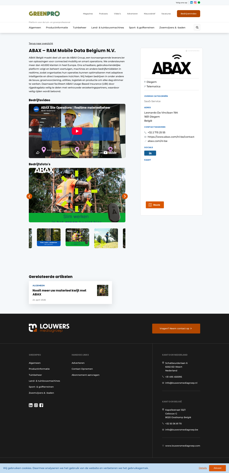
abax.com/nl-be (157, 141)
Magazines (88, 13)
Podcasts (103, 13)
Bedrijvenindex (188, 13)
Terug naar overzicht (41, 43)
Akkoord (217, 468)
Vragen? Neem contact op (174, 328)
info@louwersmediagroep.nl (181, 382)
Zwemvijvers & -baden (172, 27)
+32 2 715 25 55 (156, 132)
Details (203, 467)
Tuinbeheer (79, 27)
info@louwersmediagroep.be (181, 429)
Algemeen (35, 27)
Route (156, 204)
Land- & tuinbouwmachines (107, 27)
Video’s (117, 13)
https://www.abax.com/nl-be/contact (171, 136)
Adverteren (132, 13)
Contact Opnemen (82, 368)
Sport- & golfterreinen (141, 27)
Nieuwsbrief (149, 13)
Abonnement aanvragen (86, 375)
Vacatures (166, 13)
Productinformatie (57, 27)
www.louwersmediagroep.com (182, 445)
